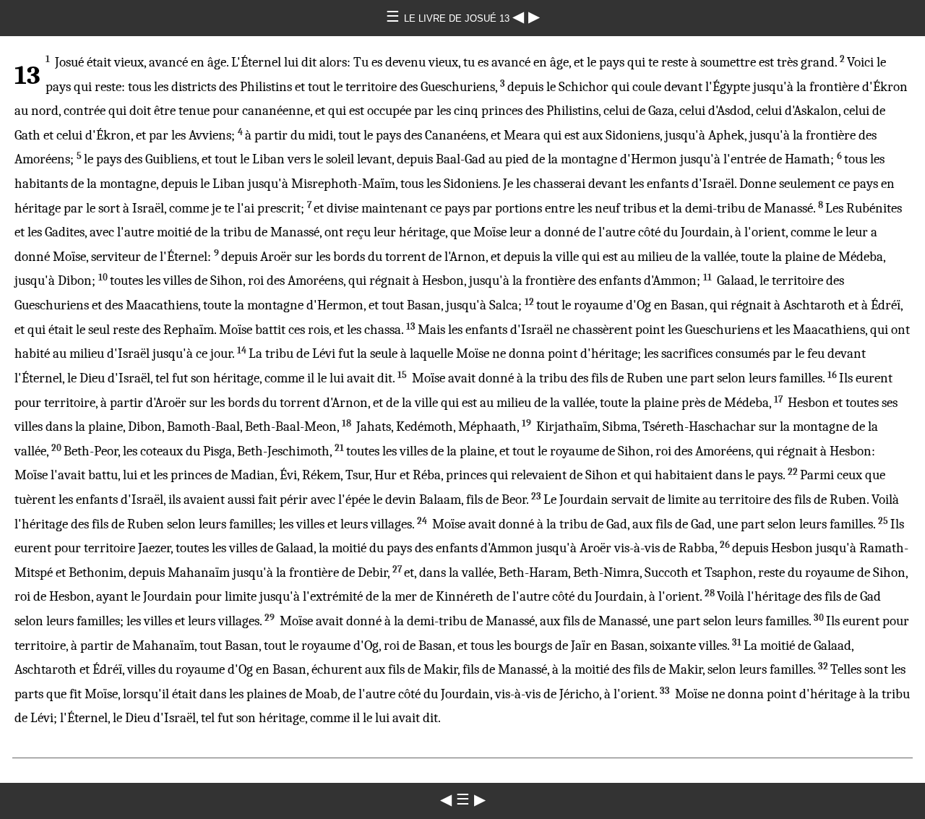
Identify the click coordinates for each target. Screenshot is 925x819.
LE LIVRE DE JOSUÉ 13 (458, 18)
